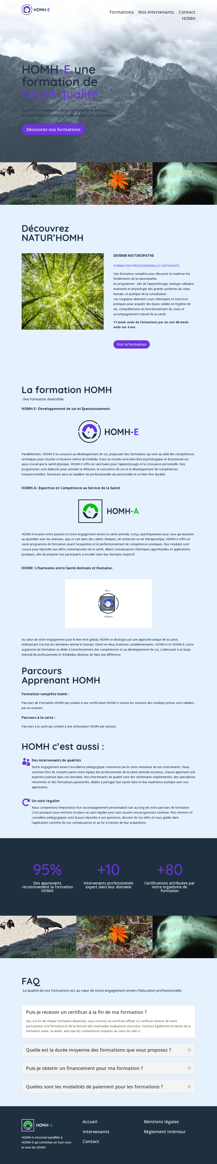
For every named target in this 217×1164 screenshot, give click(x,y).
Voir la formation (131, 344)
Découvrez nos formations (53, 129)
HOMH (188, 19)
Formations (122, 13)
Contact (187, 13)
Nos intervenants (156, 13)
